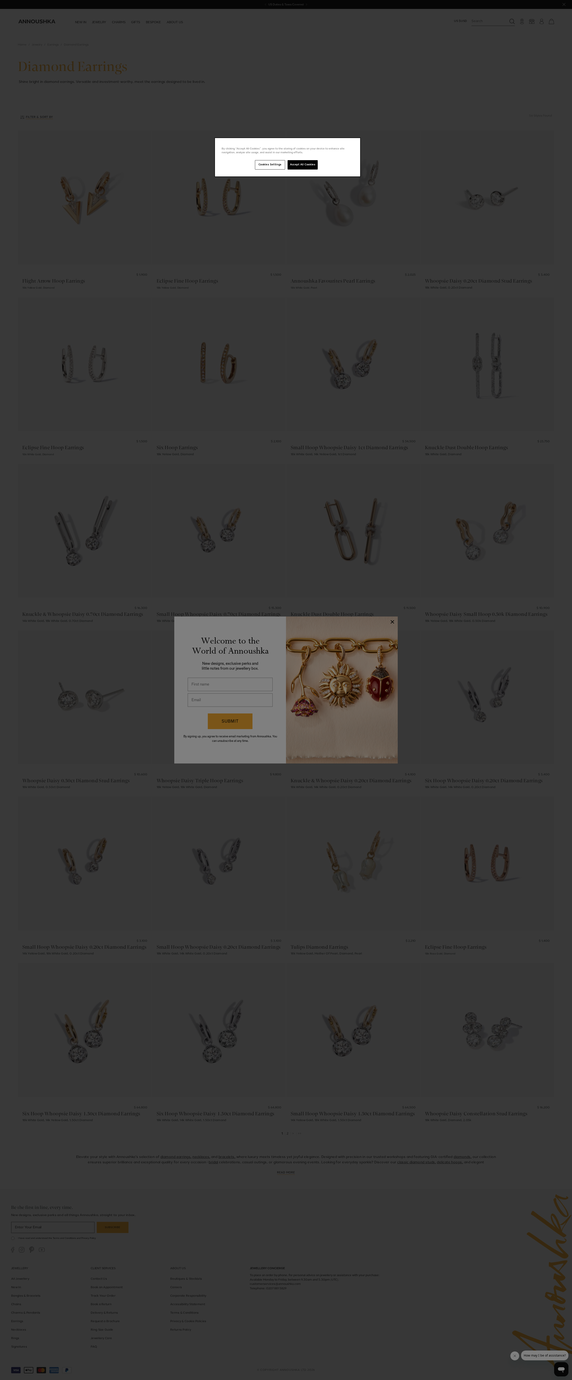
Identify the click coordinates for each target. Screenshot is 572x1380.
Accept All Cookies (302, 164)
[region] (287, 157)
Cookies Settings (270, 164)
